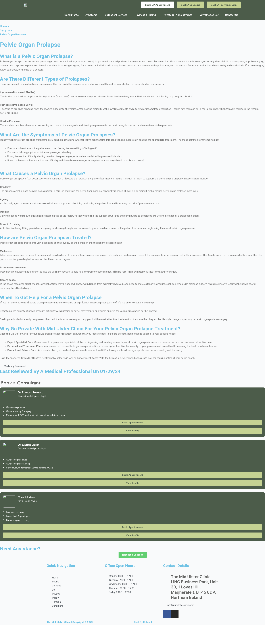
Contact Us (231, 15)
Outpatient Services (116, 15)
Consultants (71, 15)
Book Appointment (132, 422)
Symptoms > (7, 30)
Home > (4, 26)
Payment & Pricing (145, 15)
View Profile (132, 430)
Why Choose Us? (209, 15)
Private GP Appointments (177, 15)
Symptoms (91, 15)
